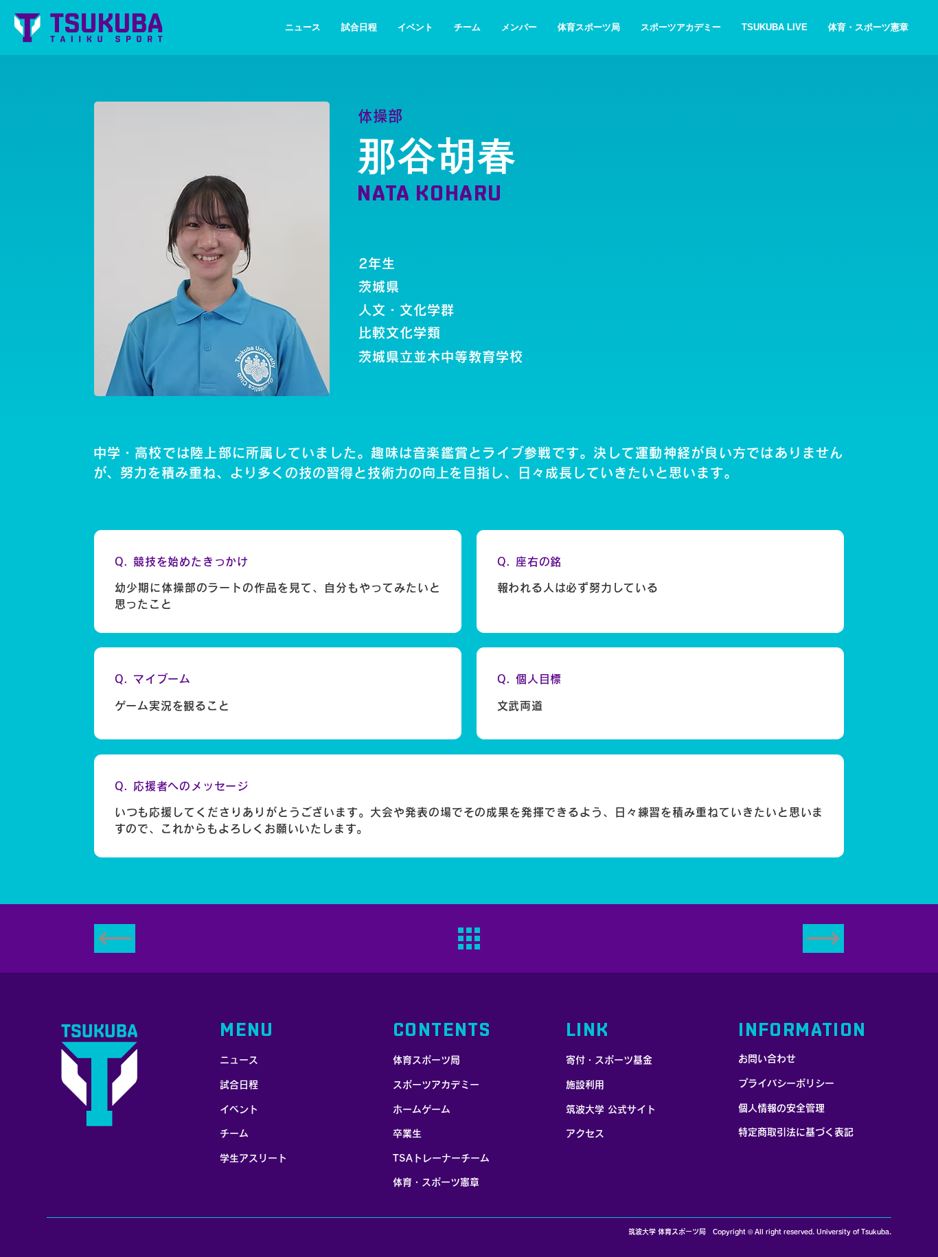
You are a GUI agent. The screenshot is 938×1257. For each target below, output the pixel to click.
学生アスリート (253, 1158)
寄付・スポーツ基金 (609, 1060)
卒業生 (407, 1133)
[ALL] (469, 938)
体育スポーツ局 (426, 1060)
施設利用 (585, 1084)
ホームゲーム (421, 1109)
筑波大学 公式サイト (611, 1109)
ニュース (239, 1060)
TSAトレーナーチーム (441, 1158)
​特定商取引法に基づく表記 (796, 1132)
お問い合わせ (767, 1058)
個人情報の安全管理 (781, 1108)
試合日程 (239, 1084)
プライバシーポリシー (786, 1083)
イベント (239, 1109)
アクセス (585, 1133)
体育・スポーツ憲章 (436, 1182)
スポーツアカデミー (436, 1084)
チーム (234, 1133)
